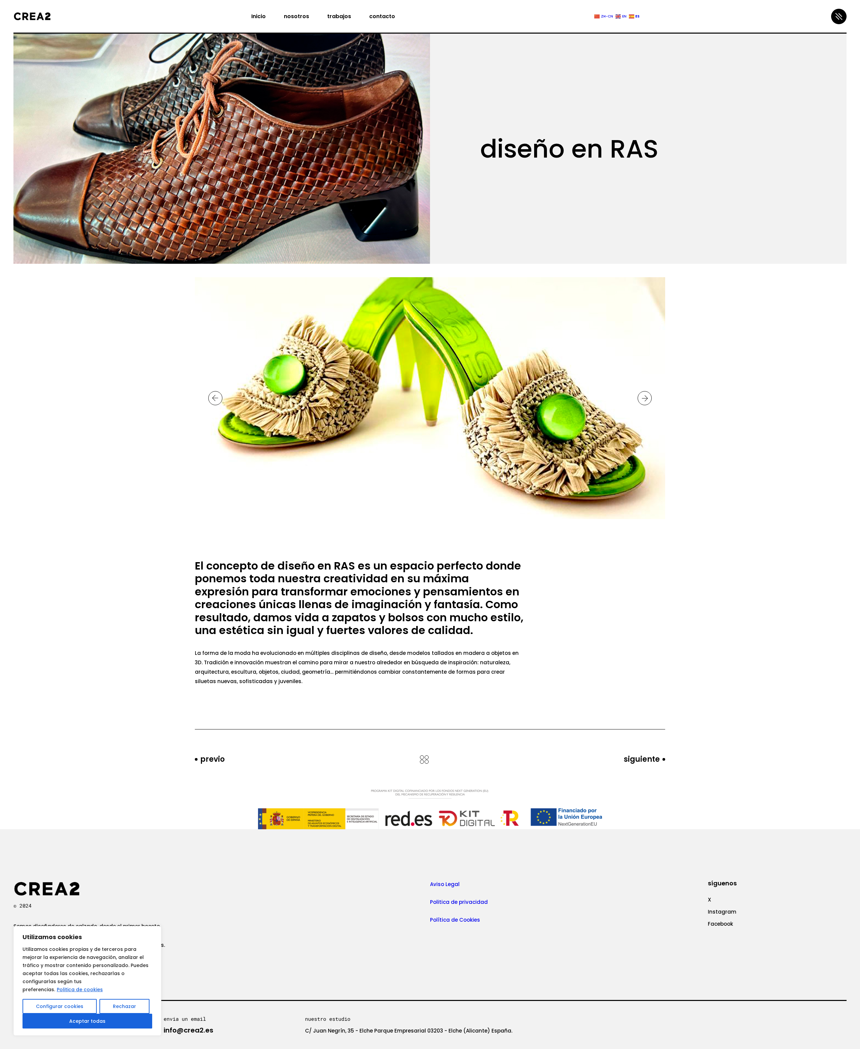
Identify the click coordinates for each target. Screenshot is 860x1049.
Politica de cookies (80, 989)
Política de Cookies (455, 919)
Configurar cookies (59, 1006)
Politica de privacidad (459, 902)
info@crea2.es (188, 1030)
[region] (87, 981)
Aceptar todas (87, 1021)
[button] (215, 398)
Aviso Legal (445, 884)
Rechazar (124, 1006)
